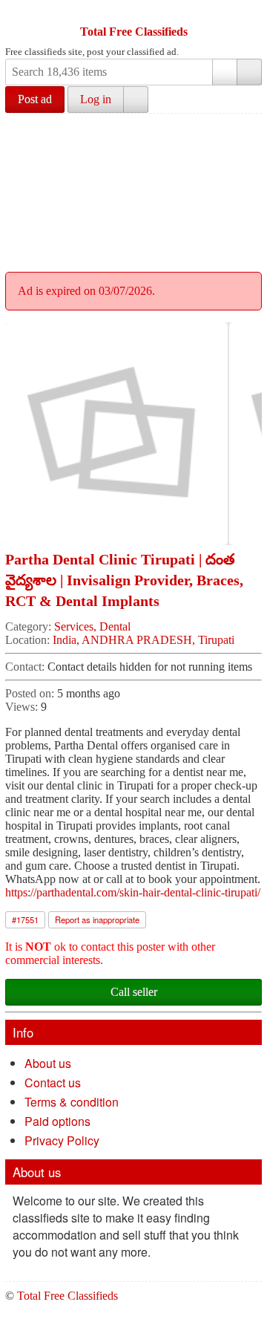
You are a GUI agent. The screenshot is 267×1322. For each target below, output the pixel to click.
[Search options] (224, 72)
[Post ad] (46, 13)
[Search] (249, 72)
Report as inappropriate (97, 919)
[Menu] (17, 13)
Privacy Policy (61, 1140)
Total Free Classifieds (134, 31)
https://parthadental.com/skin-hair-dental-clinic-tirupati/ (132, 892)
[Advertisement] (133, 190)
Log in (95, 99)
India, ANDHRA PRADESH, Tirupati (143, 640)
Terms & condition (71, 1101)
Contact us (52, 1082)
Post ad (35, 99)
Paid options (57, 1121)
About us (47, 1063)
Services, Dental (92, 626)
